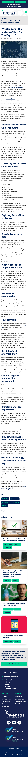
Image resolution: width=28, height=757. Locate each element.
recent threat (10, 99)
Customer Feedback (8, 2)
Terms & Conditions (10, 751)
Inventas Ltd (13, 748)
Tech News (7, 612)
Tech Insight (7, 547)
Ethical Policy (20, 754)
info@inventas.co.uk (15, 6)
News (7, 21)
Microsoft (7, 580)
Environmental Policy (10, 754)
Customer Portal (20, 2)
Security (18, 38)
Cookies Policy (7, 753)
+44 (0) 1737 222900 (15, 4)
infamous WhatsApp (16, 87)
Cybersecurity (8, 544)
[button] (26, 12)
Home (3, 21)
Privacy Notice (19, 751)
